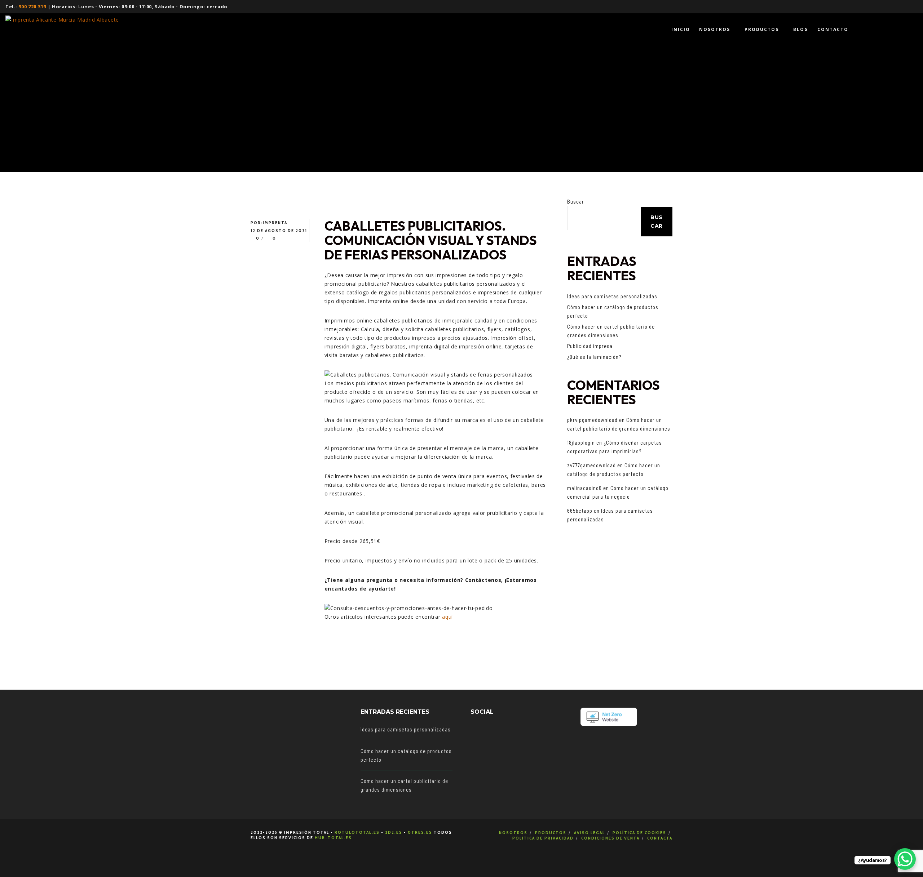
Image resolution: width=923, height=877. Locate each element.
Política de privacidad (543, 838)
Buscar (575, 201)
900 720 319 (32, 6)
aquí (447, 616)
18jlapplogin (581, 442)
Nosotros (513, 832)
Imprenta (275, 222)
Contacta (659, 838)
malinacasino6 (584, 488)
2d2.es (393, 832)
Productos (550, 832)
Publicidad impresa (590, 346)
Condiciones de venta (610, 838)
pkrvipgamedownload (592, 420)
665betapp (579, 510)
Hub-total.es (333, 837)
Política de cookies (639, 832)
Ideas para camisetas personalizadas (612, 296)
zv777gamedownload (591, 465)
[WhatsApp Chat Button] (905, 859)
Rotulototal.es (357, 832)
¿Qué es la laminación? (594, 356)
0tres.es (420, 832)
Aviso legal (589, 832)
